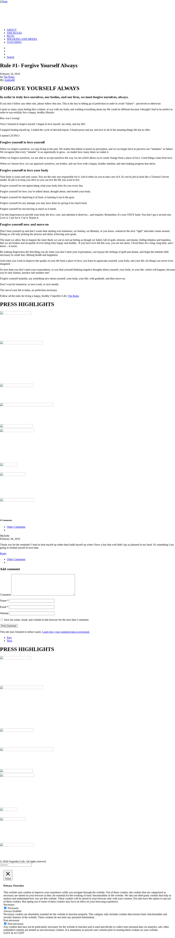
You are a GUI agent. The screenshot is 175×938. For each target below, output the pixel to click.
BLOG (11, 35)
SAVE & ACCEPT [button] (13, 933)
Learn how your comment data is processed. (66, 631)
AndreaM (9, 80)
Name (4, 600)
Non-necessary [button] (11, 920)
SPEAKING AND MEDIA (22, 39)
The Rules (9, 76)
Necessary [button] (9, 904)
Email (4, 606)
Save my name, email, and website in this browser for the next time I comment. (46, 619)
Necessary (13, 908)
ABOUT (12, 29)
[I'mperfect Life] (87, 13)
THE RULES (14, 32)
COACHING (14, 42)
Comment (5, 594)
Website (4, 613)
